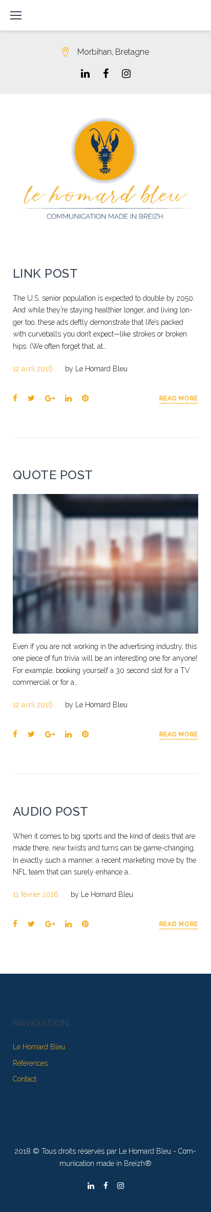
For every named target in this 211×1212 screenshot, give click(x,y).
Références (30, 1063)
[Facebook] (106, 73)
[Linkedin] (85, 73)
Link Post (45, 273)
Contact (24, 1079)
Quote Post (53, 474)
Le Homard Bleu (101, 369)
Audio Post (51, 811)
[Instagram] (126, 73)
